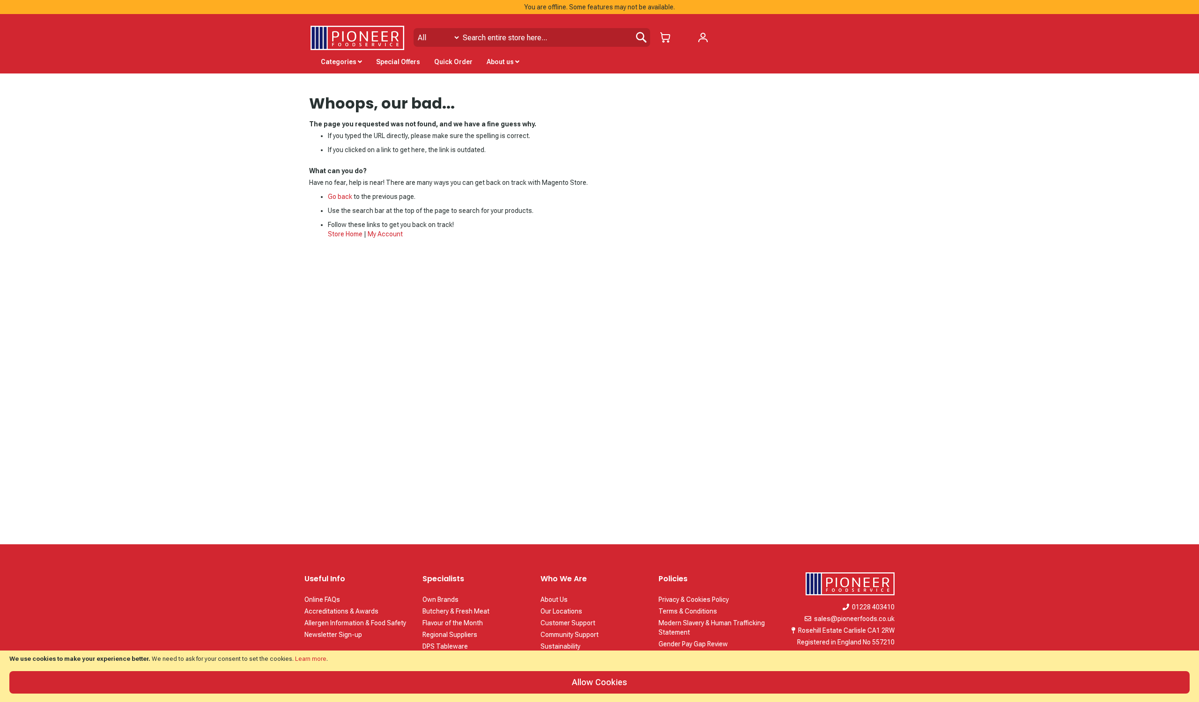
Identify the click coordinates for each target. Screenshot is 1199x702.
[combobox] (532, 37)
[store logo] (357, 38)
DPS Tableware (445, 646)
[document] (599, 676)
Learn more (310, 658)
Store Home (345, 234)
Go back (340, 196)
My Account (385, 234)
